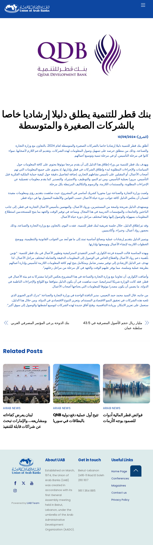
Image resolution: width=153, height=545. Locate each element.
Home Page (119, 471)
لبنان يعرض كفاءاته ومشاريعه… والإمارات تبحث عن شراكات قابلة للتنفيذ (25, 420)
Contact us (119, 493)
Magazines (118, 485)
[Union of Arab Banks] (27, 11)
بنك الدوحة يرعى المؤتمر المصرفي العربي (40, 323)
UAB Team (33, 503)
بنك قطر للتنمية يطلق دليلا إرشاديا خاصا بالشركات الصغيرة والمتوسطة (76, 120)
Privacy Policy (120, 500)
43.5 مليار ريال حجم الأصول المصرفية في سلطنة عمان (112, 325)
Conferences (120, 478)
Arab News (12, 408)
